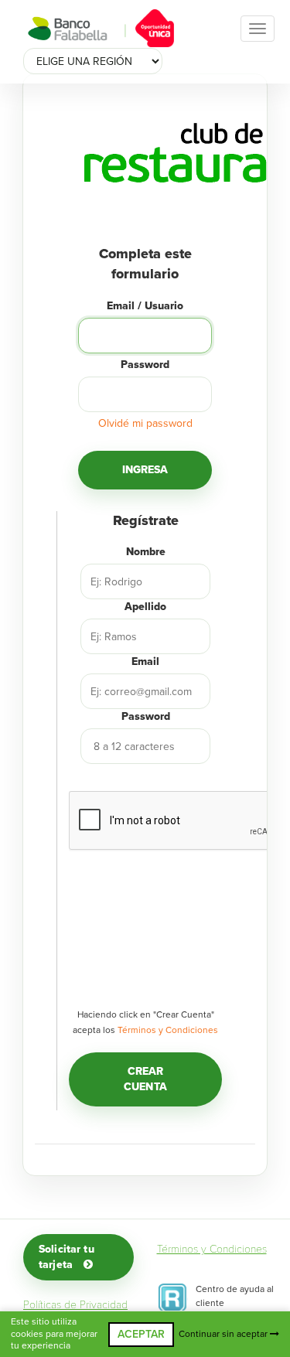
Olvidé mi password (145, 423)
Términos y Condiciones (168, 1030)
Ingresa (145, 469)
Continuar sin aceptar (224, 1333)
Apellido (145, 606)
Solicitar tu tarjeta (66, 1257)
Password (145, 364)
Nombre (145, 551)
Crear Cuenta (145, 1079)
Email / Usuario (145, 305)
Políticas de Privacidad (75, 1304)
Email (145, 661)
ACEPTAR (141, 1334)
